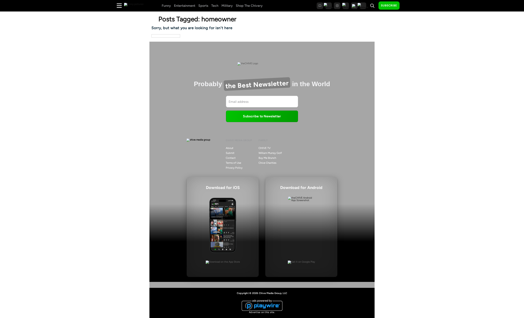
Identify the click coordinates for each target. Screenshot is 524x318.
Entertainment (184, 6)
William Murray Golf (270, 152)
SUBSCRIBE (389, 5)
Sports (203, 6)
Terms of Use (233, 162)
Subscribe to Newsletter (262, 116)
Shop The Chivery (249, 6)
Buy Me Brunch (267, 157)
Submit (230, 152)
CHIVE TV (265, 148)
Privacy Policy (234, 167)
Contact (231, 157)
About (229, 148)
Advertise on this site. (262, 312)
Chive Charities (267, 162)
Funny (166, 6)
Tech (214, 6)
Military (227, 6)
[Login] (406, 5)
